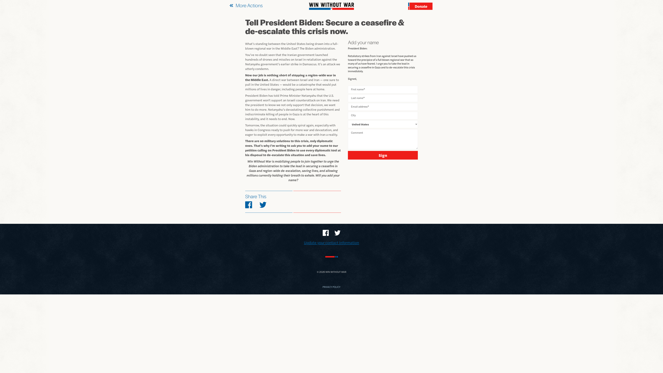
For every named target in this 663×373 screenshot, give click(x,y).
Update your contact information (331, 242)
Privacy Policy (331, 287)
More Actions (249, 5)
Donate (421, 6)
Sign (383, 155)
